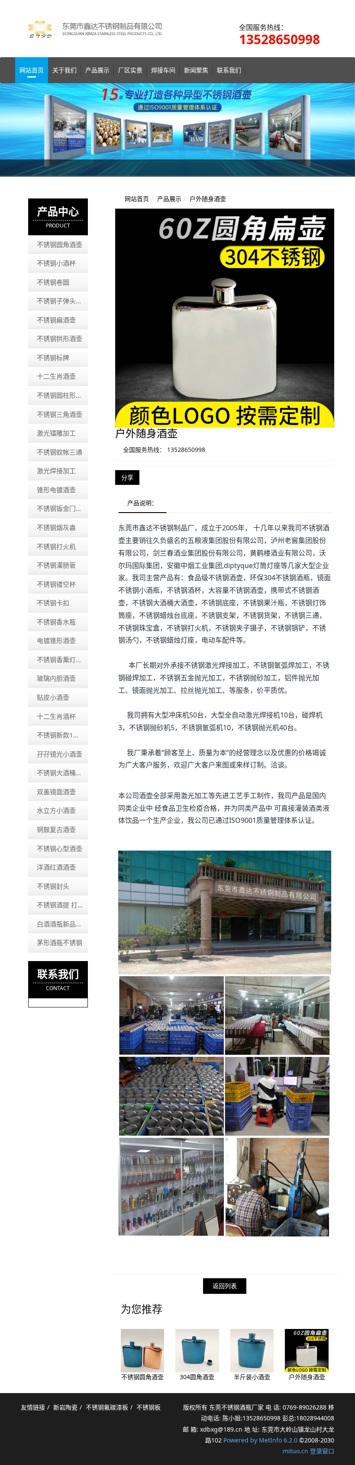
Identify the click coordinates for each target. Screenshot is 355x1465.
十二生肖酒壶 (56, 376)
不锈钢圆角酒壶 (142, 1377)
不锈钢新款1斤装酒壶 (62, 735)
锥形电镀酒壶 (56, 489)
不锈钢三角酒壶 (59, 414)
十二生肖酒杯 (56, 716)
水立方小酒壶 (56, 810)
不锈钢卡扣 (53, 602)
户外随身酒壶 (208, 199)
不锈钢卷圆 (53, 282)
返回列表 (225, 1286)
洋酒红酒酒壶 (56, 867)
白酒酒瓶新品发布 (62, 923)
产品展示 (97, 70)
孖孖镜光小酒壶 (59, 754)
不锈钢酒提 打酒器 (62, 904)
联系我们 (229, 70)
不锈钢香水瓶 (56, 621)
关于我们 (64, 70)
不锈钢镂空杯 (56, 584)
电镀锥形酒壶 (56, 640)
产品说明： (142, 503)
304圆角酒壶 (197, 1377)
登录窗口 (322, 1451)
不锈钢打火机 (56, 546)
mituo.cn (295, 1451)
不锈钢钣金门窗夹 (62, 508)
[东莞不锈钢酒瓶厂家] (102, 21)
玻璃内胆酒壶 (56, 678)
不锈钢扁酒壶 (56, 319)
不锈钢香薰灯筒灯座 (62, 659)
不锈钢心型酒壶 (59, 848)
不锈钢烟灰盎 (56, 527)
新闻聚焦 (196, 70)
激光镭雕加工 (56, 433)
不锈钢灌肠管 (56, 565)
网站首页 (31, 70)
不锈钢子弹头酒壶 (62, 300)
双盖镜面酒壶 (56, 791)
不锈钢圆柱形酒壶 (62, 395)
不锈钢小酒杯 (56, 263)
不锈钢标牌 (53, 357)
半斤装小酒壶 (252, 1377)
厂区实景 (130, 70)
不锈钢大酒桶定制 (62, 772)
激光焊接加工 (56, 470)
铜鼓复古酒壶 (56, 829)
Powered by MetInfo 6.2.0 (260, 1440)
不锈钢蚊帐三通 (59, 452)
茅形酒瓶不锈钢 (59, 942)
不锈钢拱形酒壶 (59, 338)
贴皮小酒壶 (53, 697)
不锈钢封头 (53, 886)
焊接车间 (163, 70)
